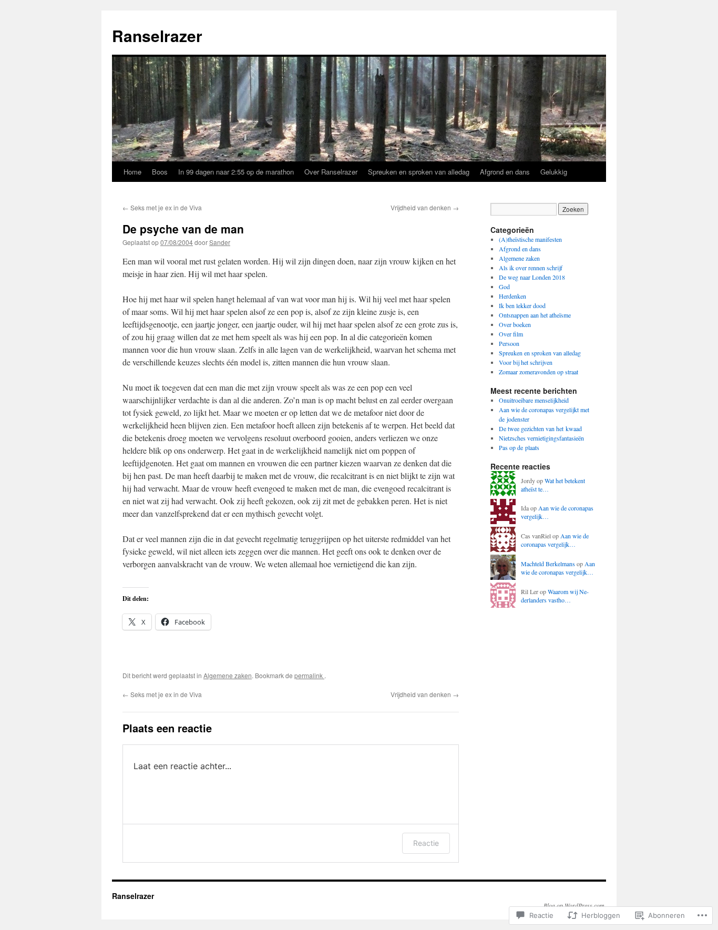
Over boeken (515, 324)
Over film (511, 334)
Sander (219, 242)
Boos (160, 172)
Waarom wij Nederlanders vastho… (555, 596)
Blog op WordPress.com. (574, 905)
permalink (309, 675)
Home (132, 172)
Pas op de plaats (519, 447)
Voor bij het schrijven (525, 362)
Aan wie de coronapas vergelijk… (555, 540)
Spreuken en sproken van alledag (418, 172)
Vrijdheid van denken (425, 207)
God (504, 286)
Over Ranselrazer (330, 172)
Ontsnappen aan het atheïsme (535, 315)
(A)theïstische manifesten (530, 239)
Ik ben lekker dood (522, 305)
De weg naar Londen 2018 (532, 277)
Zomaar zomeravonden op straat (538, 371)
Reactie (426, 843)
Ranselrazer (157, 35)
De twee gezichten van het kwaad (540, 428)
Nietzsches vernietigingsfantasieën (541, 438)
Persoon (509, 343)
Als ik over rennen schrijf (530, 267)
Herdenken (512, 296)
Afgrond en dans (505, 172)
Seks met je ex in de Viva (162, 207)
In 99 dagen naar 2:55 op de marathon (236, 172)
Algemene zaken (227, 675)
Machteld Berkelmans (548, 563)
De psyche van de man (183, 229)
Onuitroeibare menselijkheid (534, 400)
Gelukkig (553, 172)
